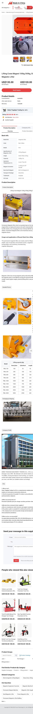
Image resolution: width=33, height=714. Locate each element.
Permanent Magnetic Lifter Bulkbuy (12, 698)
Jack (3, 659)
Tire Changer (20, 659)
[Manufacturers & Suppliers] (16, 3)
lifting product (5, 662)
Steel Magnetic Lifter (8, 694)
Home (3, 12)
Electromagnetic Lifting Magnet (11, 678)
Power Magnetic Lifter (23, 694)
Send (16, 560)
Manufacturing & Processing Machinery (15, 12)
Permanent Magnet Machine (10, 690)
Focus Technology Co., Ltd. (21, 707)
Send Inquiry (17, 90)
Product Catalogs (25, 655)
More (3, 701)
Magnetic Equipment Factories (11, 686)
